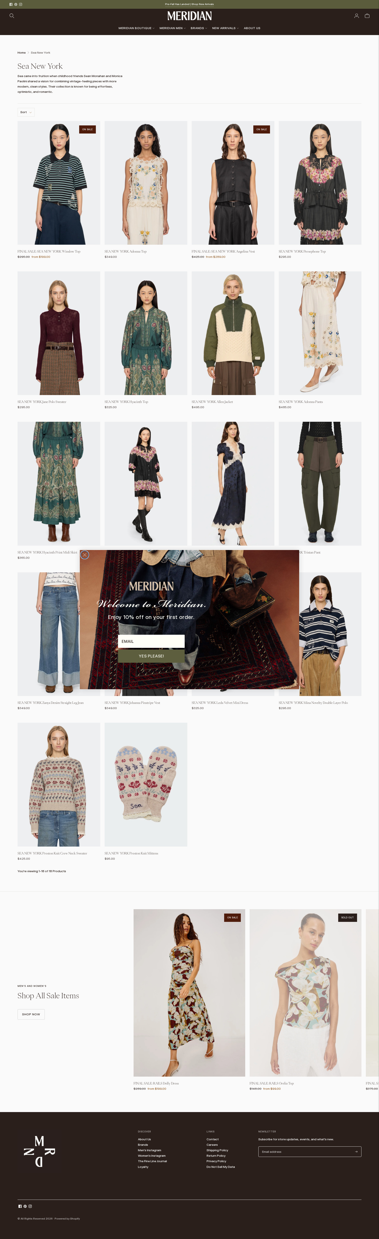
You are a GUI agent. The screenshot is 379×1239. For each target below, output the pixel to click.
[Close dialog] (85, 555)
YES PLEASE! (151, 656)
